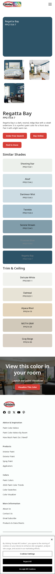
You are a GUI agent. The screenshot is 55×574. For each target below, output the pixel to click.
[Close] (52, 539)
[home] (12, 4)
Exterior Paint (9, 456)
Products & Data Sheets (13, 523)
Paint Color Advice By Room (15, 432)
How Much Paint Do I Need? (15, 437)
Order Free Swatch (15, 136)
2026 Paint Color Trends (13, 485)
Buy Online (38, 136)
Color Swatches (9, 489)
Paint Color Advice (11, 428)
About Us (7, 509)
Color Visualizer (9, 494)
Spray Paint (8, 461)
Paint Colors (8, 480)
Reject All (27, 561)
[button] (49, 4)
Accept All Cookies (27, 569)
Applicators (8, 466)
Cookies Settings (27, 554)
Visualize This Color (27, 387)
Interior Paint (8, 451)
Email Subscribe (9, 518)
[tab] (15, 70)
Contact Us (8, 513)
